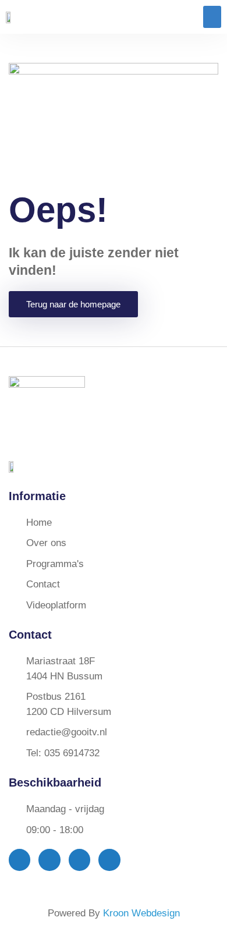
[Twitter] (49, 859)
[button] (212, 17)
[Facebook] (19, 859)
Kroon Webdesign (141, 913)
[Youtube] (79, 859)
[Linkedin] (109, 859)
